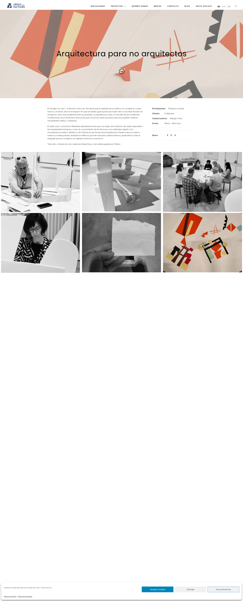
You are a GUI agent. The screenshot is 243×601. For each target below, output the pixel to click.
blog (187, 6)
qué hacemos (98, 6)
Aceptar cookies (157, 589)
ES (219, 6)
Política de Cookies (10, 596)
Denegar (190, 589)
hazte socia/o (204, 6)
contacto (173, 6)
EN (229, 6)
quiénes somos (140, 6)
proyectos (117, 6)
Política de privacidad (25, 596)
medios (157, 6)
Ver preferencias (223, 589)
